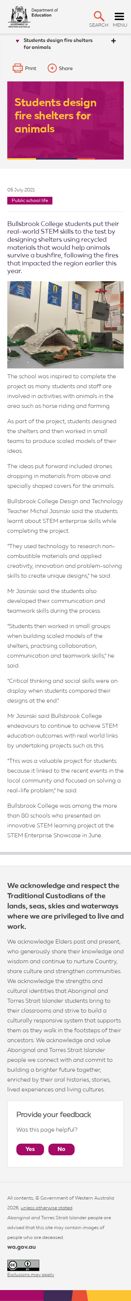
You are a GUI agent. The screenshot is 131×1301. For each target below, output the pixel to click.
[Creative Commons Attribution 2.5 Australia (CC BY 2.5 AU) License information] (23, 1265)
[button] (99, 16)
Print (30, 68)
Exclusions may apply (30, 1275)
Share (66, 68)
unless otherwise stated (46, 1208)
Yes (30, 1149)
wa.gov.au (21, 1247)
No (61, 1149)
